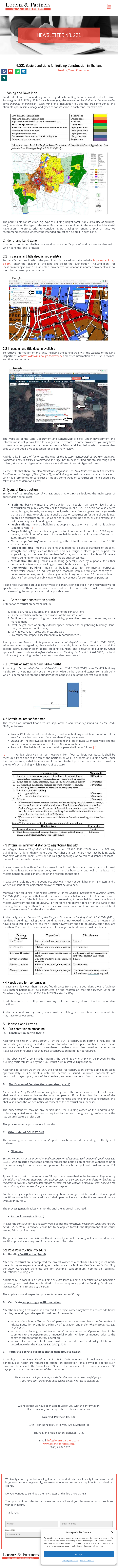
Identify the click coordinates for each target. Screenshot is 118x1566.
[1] (31, 527)
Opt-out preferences (70, 1561)
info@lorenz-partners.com (63, 1440)
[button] (112, 1532)
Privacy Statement (87, 1561)
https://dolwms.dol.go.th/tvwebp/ (41, 356)
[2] (4, 754)
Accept (78, 1554)
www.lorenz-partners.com (59, 1443)
